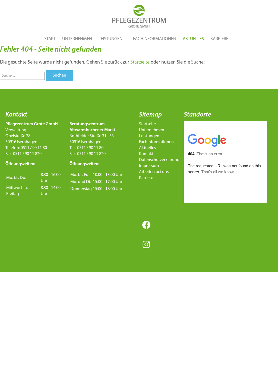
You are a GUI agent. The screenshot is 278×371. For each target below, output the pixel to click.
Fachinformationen (154, 39)
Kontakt (146, 154)
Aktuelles (193, 39)
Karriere (219, 39)
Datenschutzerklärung (159, 160)
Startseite (140, 62)
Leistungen (110, 39)
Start (50, 39)
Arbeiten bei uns (154, 172)
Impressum (149, 166)
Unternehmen (77, 39)
